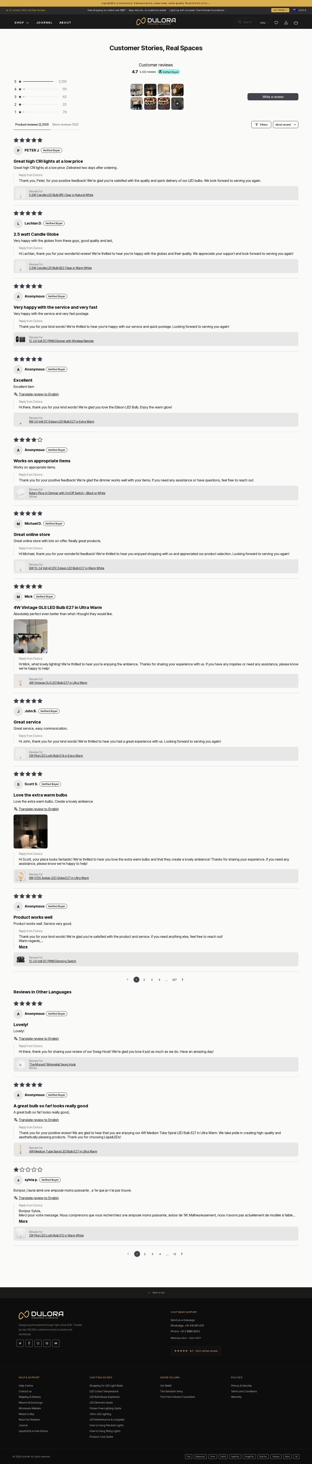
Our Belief (165, 1385)
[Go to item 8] (177, 103)
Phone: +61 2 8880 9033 (185, 1331)
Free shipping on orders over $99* (107, 10)
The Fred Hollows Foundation (177, 1396)
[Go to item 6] (150, 103)
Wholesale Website (30, 1408)
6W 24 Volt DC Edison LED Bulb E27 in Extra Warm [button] (61, 421)
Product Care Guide (101, 1436)
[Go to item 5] (137, 103)
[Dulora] (156, 21)
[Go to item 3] (164, 90)
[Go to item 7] (164, 103)
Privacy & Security (241, 1385)
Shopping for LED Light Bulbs (106, 1385)
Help (262, 22)
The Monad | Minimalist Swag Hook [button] (52, 1064)
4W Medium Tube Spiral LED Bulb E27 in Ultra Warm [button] (63, 1151)
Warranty (236, 1396)
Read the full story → (197, 3)
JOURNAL (44, 22)
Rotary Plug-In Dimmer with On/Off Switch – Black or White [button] (67, 493)
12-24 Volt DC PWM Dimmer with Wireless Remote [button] (61, 341)
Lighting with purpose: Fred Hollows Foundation (196, 10)
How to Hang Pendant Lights (107, 1425)
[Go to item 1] (137, 90)
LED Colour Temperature (104, 1391)
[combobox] (245, 22)
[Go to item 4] (177, 90)
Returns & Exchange (30, 1402)
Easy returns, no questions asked (147, 10)
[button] (300, 10)
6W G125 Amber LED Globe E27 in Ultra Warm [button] (59, 878)
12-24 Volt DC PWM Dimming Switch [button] (52, 961)
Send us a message (183, 1320)
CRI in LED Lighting (100, 1414)
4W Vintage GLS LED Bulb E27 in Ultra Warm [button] (58, 682)
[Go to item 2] (150, 90)
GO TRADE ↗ (280, 10)
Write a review (273, 97)
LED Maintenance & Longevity (107, 1419)
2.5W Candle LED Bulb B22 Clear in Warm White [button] (60, 268)
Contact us (25, 1391)
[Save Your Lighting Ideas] (276, 22)
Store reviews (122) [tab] (65, 124)
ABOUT (65, 22)
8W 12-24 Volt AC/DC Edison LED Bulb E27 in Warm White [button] (66, 568)
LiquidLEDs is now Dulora (33, 1431)
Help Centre (26, 1385)
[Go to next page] (183, 980)
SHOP (19, 22)
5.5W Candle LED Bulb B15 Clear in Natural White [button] (61, 195)
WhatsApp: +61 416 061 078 (187, 1325)
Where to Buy (26, 1414)
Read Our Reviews (29, 1419)
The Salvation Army (171, 1391)
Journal (23, 1425)
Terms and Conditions (244, 1391)
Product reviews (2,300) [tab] (32, 124)
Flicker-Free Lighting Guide (105, 1408)
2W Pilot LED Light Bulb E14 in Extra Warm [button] (56, 755)
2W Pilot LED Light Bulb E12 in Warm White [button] (56, 1235)
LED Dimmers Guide (101, 1402)
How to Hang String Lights (105, 1431)
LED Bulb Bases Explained (104, 1396)
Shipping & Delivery (30, 1396)
